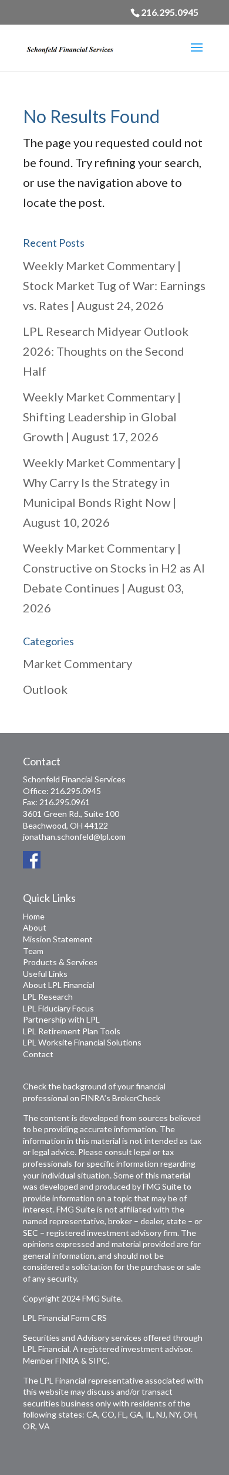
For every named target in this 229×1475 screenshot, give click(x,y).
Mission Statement (58, 939)
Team (33, 951)
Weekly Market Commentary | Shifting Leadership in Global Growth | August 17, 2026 (102, 417)
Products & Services (60, 962)
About (34, 927)
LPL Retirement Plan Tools (71, 1031)
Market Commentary (77, 663)
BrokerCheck (136, 1098)
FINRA (67, 1360)
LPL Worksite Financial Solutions (82, 1042)
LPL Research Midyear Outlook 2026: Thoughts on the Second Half (105, 351)
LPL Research (48, 996)
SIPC (98, 1360)
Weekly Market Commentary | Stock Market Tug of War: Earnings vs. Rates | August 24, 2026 (114, 285)
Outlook (45, 689)
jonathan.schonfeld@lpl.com (74, 837)
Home (34, 916)
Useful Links (45, 974)
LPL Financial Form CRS (65, 1318)
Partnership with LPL (61, 1019)
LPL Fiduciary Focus (58, 1008)
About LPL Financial (59, 985)
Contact (38, 1054)
